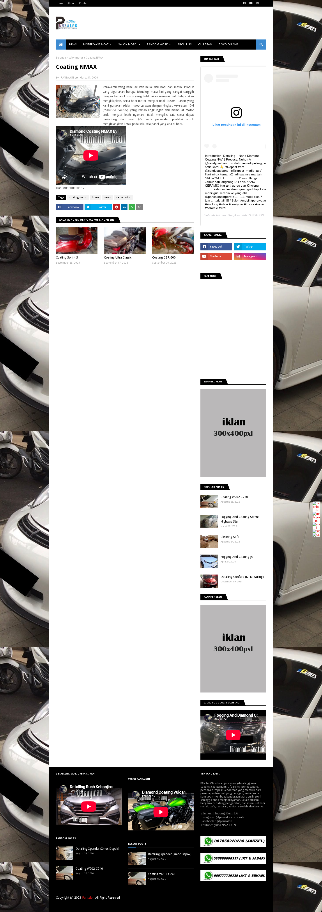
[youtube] (251, 3)
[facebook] (244, 3)
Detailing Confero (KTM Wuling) (242, 576)
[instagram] (257, 3)
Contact (84, 3)
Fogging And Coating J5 (237, 557)
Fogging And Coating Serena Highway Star (240, 519)
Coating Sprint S (67, 257)
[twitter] (250, 246)
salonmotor (76, 57)
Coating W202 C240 (234, 497)
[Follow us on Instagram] (316, 521)
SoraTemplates (78, 906)
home (95, 197)
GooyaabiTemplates (120, 906)
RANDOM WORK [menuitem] (157, 44)
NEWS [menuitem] (73, 44)
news (107, 197)
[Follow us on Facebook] (316, 510)
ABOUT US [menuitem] (185, 44)
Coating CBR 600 (164, 257)
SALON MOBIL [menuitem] (127, 44)
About (71, 3)
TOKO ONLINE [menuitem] (228, 44)
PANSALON (67, 77)
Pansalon (88, 897)
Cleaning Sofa (230, 537)
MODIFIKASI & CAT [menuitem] (96, 44)
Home (59, 3)
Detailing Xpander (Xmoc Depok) (97, 848)
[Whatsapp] (316, 535)
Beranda (61, 57)
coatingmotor (78, 197)
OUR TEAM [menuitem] (205, 44)
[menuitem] (61, 44)
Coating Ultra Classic (117, 257)
